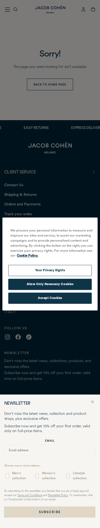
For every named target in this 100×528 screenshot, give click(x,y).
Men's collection (19, 475)
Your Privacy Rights (50, 270)
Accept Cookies (50, 298)
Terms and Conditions (29, 495)
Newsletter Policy (58, 495)
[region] (49, 263)
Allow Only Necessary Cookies (50, 284)
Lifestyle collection (80, 475)
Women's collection (49, 475)
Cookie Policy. (27, 256)
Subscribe (50, 512)
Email (50, 440)
